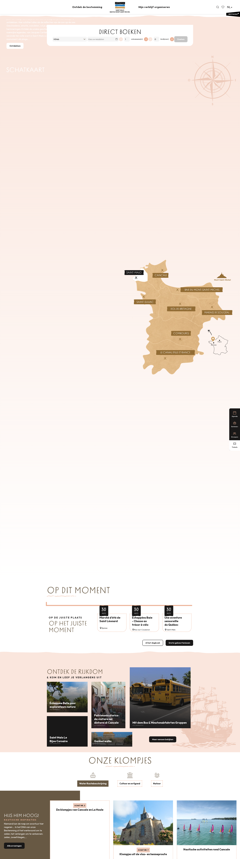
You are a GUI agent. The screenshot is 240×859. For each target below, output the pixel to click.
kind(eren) (164, 39)
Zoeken (180, 39)
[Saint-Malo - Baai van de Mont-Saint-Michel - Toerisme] (120, 7)
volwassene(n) (137, 39)
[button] (217, 7)
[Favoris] (223, 7)
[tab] (93, 779)
